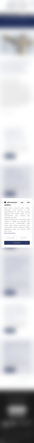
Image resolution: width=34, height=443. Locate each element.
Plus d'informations (9, 233)
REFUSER (23, 238)
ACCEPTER (17, 243)
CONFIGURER (10, 238)
